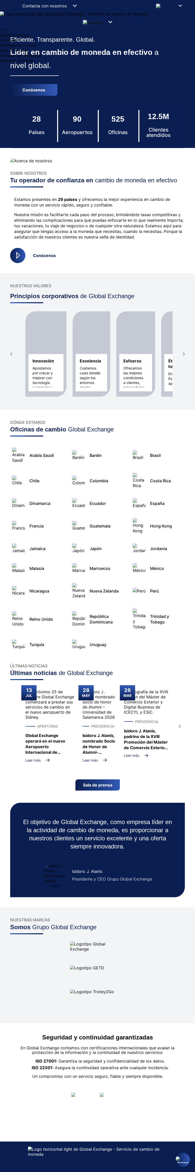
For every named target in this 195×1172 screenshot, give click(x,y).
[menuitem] (97, 35)
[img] (2, 29)
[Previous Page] (11, 354)
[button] (168, 5)
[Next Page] (184, 354)
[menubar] (97, 45)
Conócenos (44, 255)
